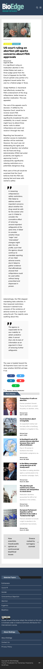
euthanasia (6, 583)
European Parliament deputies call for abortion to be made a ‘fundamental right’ (28, 513)
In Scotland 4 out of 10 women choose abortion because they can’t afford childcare (29, 442)
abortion (9, 390)
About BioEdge (7, 638)
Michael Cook (7, 61)
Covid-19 (5, 588)
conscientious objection (10, 597)
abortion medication (18, 390)
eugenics (5, 605)
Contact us (6, 642)
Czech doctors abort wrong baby (28, 420)
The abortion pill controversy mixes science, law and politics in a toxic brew (29, 488)
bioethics (5, 610)
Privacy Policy (7, 647)
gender (4, 592)
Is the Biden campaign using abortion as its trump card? (28, 465)
